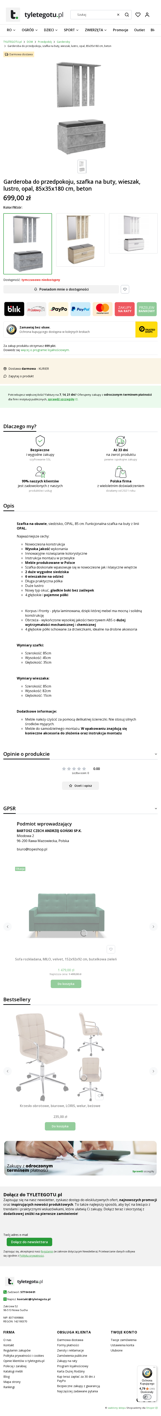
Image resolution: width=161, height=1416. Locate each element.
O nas (7, 1340)
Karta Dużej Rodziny (71, 1371)
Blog (6, 1377)
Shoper (150, 1407)
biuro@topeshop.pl (32, 849)
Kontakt (8, 1345)
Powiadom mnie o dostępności (64, 289)
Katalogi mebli (13, 1371)
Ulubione (117, 1350)
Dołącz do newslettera (29, 1242)
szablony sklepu (117, 1407)
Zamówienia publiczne (72, 1356)
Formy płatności (68, 1345)
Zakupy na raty (67, 1361)
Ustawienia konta (122, 1345)
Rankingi (9, 1387)
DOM (30, 42)
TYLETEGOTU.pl (12, 42)
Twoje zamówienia (123, 1340)
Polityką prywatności (31, 1255)
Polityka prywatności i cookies (23, 1356)
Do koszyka (66, 984)
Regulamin (47, 1251)
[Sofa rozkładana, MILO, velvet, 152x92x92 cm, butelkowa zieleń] (66, 910)
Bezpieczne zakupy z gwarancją (78, 1386)
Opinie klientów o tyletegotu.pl (23, 1361)
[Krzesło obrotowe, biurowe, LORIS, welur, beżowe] (60, 1057)
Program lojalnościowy (72, 1366)
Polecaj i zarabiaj (14, 1366)
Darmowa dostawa (70, 1340)
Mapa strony (12, 1382)
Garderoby (63, 42)
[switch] (147, 1396)
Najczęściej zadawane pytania (77, 1391)
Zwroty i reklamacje (70, 1350)
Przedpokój (45, 42)
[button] (127, 14)
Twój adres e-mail (15, 1235)
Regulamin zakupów (17, 1350)
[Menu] (154, 1368)
